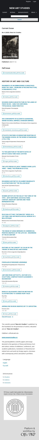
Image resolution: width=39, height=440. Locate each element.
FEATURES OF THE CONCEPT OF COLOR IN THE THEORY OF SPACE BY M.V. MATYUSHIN (17, 248)
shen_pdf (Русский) (10, 314)
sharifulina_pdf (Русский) (12, 257)
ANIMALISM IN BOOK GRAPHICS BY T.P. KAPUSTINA (19, 306)
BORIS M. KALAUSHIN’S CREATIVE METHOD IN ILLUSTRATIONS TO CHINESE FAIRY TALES (17, 292)
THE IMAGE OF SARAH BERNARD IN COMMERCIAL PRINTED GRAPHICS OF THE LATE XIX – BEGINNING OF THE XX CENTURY (19, 233)
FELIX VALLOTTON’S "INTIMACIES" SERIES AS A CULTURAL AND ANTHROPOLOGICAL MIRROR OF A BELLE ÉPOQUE (18, 216)
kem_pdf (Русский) (10, 242)
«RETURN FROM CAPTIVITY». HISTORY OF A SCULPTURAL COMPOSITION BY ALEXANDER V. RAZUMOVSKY (17, 277)
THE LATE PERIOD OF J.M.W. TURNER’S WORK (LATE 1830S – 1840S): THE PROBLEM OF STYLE (19, 167)
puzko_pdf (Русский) (11, 191)
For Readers (6, 377)
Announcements (23, 12)
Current (4, 12)
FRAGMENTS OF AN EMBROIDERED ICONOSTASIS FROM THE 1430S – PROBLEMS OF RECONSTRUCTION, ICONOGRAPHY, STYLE (19, 87)
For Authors (6, 380)
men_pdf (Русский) (10, 301)
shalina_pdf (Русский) (11, 97)
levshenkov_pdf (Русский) (12, 270)
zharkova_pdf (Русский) (12, 209)
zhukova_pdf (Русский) (11, 286)
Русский (5, 365)
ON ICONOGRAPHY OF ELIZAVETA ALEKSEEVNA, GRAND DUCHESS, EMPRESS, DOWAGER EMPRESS (18, 119)
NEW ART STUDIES (19, 8)
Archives (12, 12)
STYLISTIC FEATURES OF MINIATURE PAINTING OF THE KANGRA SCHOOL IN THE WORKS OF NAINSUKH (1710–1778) (19, 137)
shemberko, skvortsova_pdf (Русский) (16, 130)
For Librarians (7, 383)
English (5, 363)
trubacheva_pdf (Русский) (12, 176)
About (33, 12)
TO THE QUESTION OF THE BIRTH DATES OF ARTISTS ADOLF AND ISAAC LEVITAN (16, 153)
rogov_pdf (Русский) (11, 161)
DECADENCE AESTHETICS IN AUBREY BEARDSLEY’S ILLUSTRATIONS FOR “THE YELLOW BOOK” (18, 182)
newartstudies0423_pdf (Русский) (14, 73)
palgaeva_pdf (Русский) (12, 226)
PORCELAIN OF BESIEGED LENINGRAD (14, 262)
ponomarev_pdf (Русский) (12, 113)
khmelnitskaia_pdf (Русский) (13, 147)
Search (20, 19)
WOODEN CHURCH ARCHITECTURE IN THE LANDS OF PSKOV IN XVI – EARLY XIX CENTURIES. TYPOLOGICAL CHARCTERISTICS (19, 104)
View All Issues (6, 317)
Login (34, 1)
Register (28, 1)
